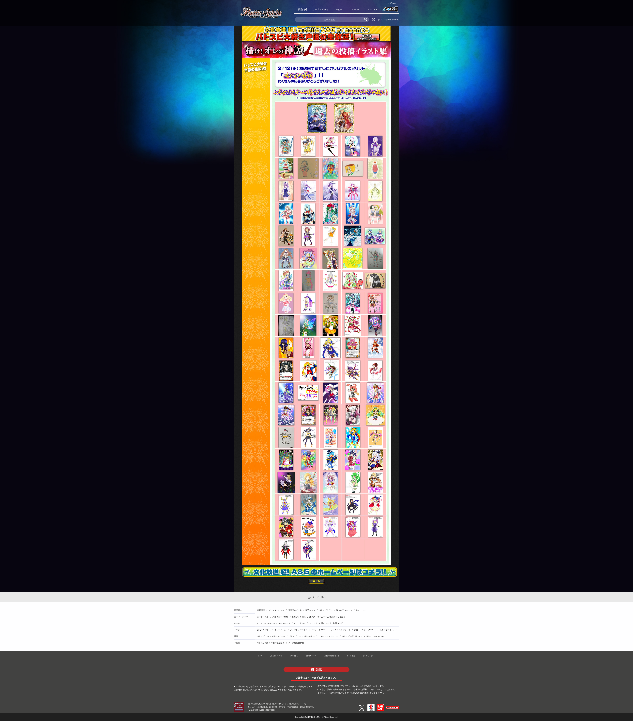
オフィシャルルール (266, 623)
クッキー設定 (351, 656)
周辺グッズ (310, 610)
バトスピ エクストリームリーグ (303, 636)
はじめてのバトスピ (276, 656)
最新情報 (261, 610)
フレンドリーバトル (299, 630)
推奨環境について (311, 656)
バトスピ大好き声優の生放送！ (271, 643)
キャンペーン (362, 610)
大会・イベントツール (364, 630)
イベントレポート (319, 630)
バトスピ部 (390, 10)
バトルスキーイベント (387, 630)
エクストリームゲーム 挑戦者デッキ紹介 (327, 617)
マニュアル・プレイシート (305, 623)
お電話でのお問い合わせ (331, 656)
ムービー (337, 9)
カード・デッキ (320, 9)
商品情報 (302, 9)
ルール (355, 9)
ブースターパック (276, 610)
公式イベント (263, 630)
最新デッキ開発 (299, 617)
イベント (372, 9)
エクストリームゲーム (387, 19)
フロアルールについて (340, 630)
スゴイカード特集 (280, 617)
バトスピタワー (326, 610)
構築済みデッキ (295, 610)
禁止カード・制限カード (332, 623)
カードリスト (263, 617)
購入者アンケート (344, 610)
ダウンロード (284, 623)
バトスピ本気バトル (351, 636)
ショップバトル (279, 630)
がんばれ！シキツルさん (374, 636)
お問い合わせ (294, 656)
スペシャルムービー (329, 636)
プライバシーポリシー (369, 656)
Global (393, 3)
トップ (260, 656)
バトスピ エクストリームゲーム (271, 636)
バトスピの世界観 (296, 643)
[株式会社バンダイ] (380, 705)
